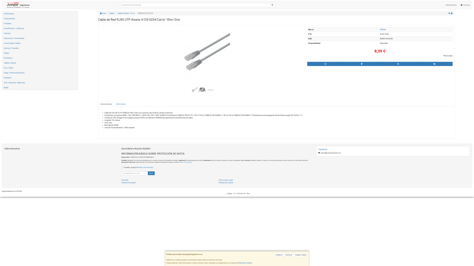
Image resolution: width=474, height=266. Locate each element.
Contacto (466, 5)
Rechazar (289, 255)
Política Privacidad (128, 183)
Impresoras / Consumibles (14, 38)
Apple (6, 88)
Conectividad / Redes (12, 43)
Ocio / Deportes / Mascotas (14, 83)
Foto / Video (8, 68)
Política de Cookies (244, 263)
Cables (6, 53)
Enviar (151, 173)
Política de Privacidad (185, 162)
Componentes (9, 19)
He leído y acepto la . (138, 167)
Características (106, 104)
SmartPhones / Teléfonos (14, 28)
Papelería (7, 78)
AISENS (383, 30)
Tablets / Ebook (10, 63)
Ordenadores (9, 14)
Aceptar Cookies (300, 255)
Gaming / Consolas (11, 48)
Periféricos (8, 58)
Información (121, 104)
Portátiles (7, 24)
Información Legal (226, 180)
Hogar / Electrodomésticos (14, 73)
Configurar (278, 255)
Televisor (7, 33)
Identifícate (452, 5)
